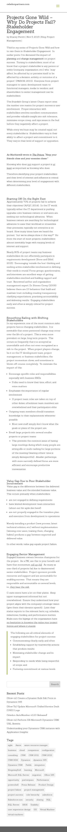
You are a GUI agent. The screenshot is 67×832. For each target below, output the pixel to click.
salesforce (47, 795)
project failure (14, 790)
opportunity (13, 780)
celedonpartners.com (18, 4)
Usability (34, 805)
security (29, 800)
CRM (23, 755)
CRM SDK (13, 760)
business (12, 750)
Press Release (28, 785)
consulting (13, 755)
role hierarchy (32, 795)
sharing (39, 800)
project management (34, 790)
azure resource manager (36, 745)
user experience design (19, 809)
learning (28, 770)
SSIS (24, 805)
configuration (48, 750)
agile (10, 745)
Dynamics (25, 760)
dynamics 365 (40, 760)
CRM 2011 (34, 755)
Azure (18, 745)
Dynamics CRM (15, 765)
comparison (33, 750)
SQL (48, 800)
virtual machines (15, 814)
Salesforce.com (15, 800)
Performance (43, 780)
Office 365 (49, 775)
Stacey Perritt (17, 36)
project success (15, 795)
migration (36, 775)
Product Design (45, 785)
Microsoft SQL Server (18, 775)
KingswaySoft (14, 770)
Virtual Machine (47, 809)
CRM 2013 (47, 755)
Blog (43, 36)
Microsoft (39, 770)
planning (11, 58)
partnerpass (28, 780)
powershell (13, 785)
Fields (28, 765)
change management (32, 58)
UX (35, 809)
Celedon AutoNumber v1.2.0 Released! (27, 715)
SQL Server (13, 805)
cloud (22, 750)
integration (40, 765)
